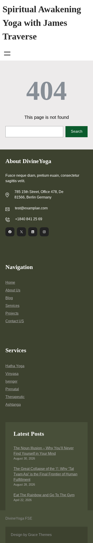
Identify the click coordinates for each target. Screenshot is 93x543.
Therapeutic (15, 397)
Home (10, 282)
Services (12, 306)
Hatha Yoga (14, 366)
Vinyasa (12, 374)
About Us (12, 290)
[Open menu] (7, 53)
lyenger (11, 381)
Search (76, 131)
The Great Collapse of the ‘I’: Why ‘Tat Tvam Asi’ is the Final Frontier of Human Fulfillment (45, 474)
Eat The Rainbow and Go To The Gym (44, 495)
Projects (12, 313)
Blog (9, 298)
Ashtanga (13, 404)
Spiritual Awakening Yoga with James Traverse (41, 23)
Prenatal (12, 389)
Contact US (14, 321)
